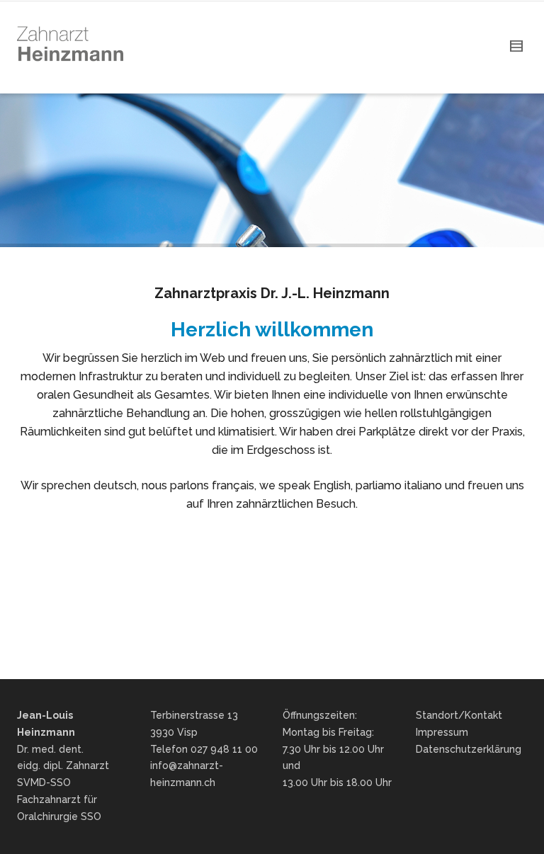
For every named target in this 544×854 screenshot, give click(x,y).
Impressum (442, 732)
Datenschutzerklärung (468, 749)
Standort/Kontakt (459, 715)
